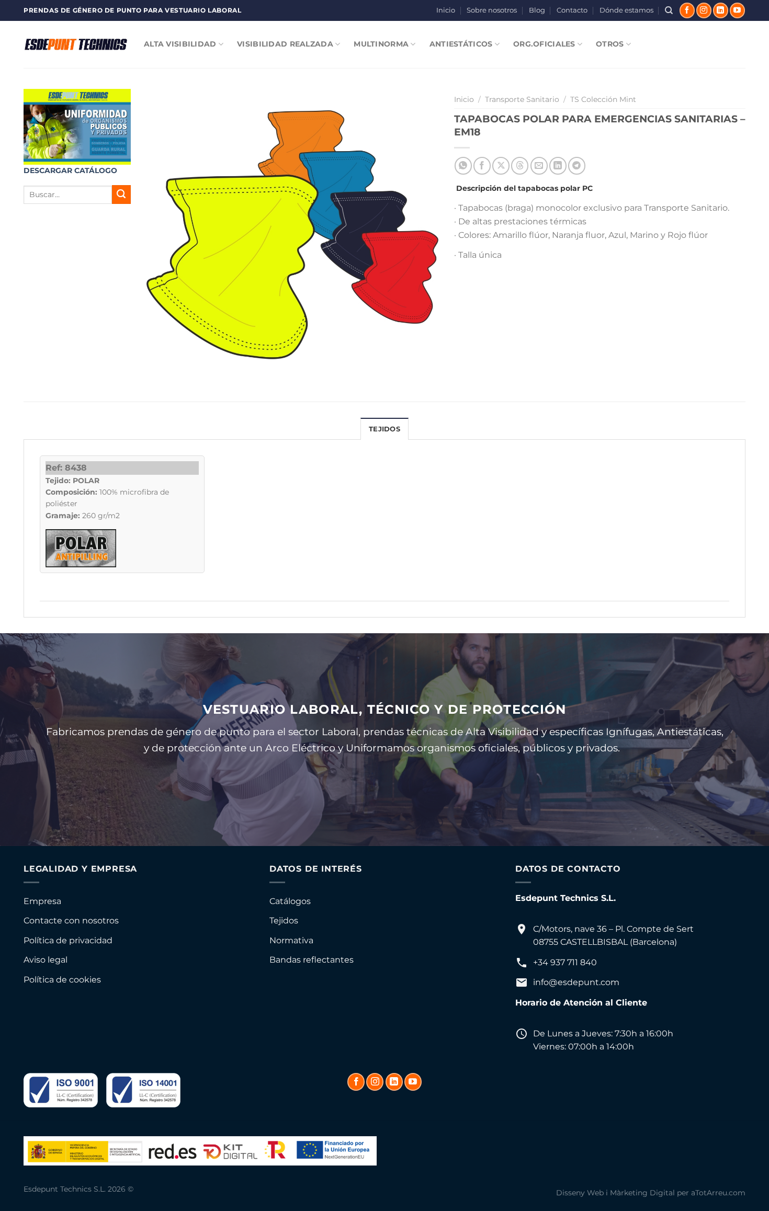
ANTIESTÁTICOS (461, 44)
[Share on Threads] (519, 166)
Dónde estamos (626, 10)
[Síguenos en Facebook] (687, 10)
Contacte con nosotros (71, 921)
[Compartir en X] (501, 166)
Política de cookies (62, 980)
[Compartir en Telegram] (576, 166)
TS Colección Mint (603, 99)
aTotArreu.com (718, 1192)
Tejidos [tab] (384, 429)
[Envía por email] (539, 166)
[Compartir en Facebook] (482, 166)
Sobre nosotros (492, 10)
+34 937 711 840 (565, 962)
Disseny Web (580, 1192)
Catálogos (290, 901)
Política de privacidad (68, 940)
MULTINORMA (381, 44)
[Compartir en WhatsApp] (463, 166)
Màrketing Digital (642, 1192)
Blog (537, 10)
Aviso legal (45, 960)
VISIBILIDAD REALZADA (285, 44)
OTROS (610, 44)
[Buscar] (669, 10)
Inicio (445, 10)
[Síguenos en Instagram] (703, 10)
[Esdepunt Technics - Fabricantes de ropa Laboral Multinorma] (76, 44)
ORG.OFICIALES (544, 44)
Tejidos (283, 921)
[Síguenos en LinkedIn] (720, 10)
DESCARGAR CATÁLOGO (70, 170)
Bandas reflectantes (311, 960)
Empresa (42, 901)
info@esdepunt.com (576, 982)
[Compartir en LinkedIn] (558, 166)
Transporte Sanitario (522, 99)
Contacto (572, 10)
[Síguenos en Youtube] (737, 10)
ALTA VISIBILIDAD (180, 44)
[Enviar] (121, 194)
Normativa (291, 940)
